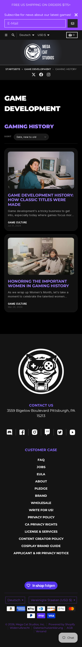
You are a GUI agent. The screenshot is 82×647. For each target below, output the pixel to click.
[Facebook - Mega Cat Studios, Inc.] (41, 74)
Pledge (41, 488)
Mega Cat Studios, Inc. (30, 624)
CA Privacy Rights (41, 524)
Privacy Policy (41, 517)
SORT (8, 136)
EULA (41, 474)
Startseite (12, 69)
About (41, 481)
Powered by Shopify (62, 624)
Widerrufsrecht (20, 627)
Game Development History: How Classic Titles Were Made (40, 200)
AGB (70, 627)
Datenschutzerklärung (48, 627)
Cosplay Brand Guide (41, 546)
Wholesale (41, 503)
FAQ (41, 460)
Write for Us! (41, 510)
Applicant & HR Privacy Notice (41, 553)
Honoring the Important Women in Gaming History (38, 283)
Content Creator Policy (41, 539)
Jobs (41, 467)
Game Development (37, 69)
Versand (41, 631)
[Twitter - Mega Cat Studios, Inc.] (34, 74)
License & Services (41, 532)
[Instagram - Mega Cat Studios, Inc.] (48, 74)
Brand (41, 496)
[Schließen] (76, 15)
